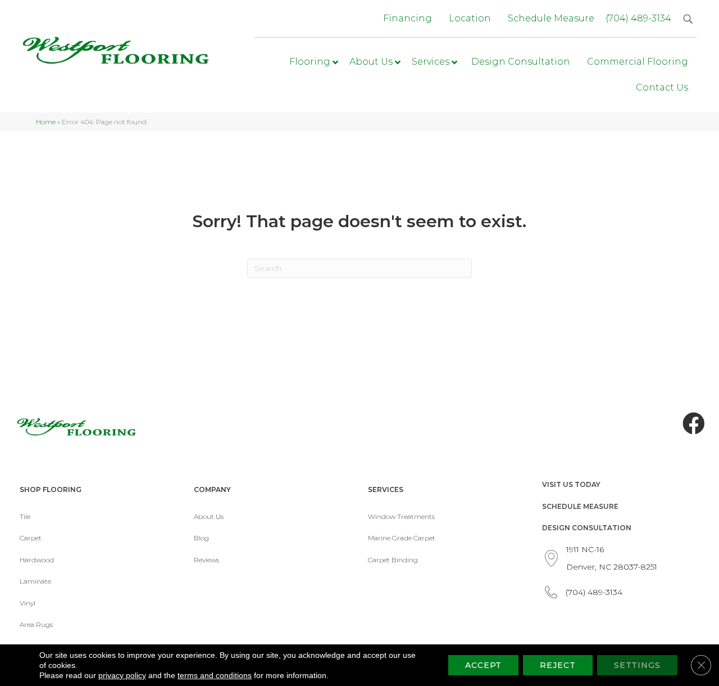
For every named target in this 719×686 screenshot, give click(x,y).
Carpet (31, 538)
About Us (209, 516)
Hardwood (37, 560)
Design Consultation (586, 527)
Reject (557, 665)
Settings (637, 665)
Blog (201, 538)
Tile (25, 516)
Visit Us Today (571, 484)
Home (46, 122)
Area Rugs (36, 624)
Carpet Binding (393, 560)
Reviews (206, 560)
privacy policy (122, 675)
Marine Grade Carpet (401, 538)
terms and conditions (215, 675)
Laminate (35, 581)
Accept (483, 665)
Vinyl (27, 603)
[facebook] (693, 424)
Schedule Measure (580, 506)
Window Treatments (401, 516)
